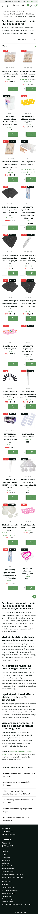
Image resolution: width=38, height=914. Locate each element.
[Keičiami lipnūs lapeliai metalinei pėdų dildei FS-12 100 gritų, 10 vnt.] (10, 286)
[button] (6, 87)
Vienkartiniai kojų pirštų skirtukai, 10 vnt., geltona (28, 119)
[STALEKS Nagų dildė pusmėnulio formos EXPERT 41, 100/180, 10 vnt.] (10, 465)
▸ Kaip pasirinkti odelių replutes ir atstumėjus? (16, 818)
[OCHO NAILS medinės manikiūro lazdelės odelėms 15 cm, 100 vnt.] (10, 147)
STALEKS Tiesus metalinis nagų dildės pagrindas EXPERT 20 (28, 394)
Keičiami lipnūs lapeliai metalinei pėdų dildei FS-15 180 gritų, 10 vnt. (10, 259)
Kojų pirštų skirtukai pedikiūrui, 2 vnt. (10, 347)
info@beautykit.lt (10, 834)
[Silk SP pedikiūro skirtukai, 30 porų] (28, 420)
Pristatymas (6, 857)
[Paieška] (7, 5)
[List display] (35, 46)
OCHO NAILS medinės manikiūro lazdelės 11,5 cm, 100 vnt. (28, 74)
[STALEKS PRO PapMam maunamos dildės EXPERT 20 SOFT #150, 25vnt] (10, 555)
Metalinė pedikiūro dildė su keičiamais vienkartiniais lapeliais (10, 394)
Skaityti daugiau (32, 1)
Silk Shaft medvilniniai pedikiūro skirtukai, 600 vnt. (10, 527)
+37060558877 (9, 832)
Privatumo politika (8, 869)
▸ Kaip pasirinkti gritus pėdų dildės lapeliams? (16, 783)
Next (34, 596)
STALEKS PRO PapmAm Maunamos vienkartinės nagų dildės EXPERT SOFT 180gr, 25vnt (28, 212)
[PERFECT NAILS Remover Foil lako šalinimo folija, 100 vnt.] (10, 420)
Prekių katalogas (3, 6)
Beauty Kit (6, 843)
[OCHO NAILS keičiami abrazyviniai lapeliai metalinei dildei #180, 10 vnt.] (28, 241)
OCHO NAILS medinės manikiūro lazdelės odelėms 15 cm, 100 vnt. (10, 166)
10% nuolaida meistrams (10, 890)
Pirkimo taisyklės (7, 866)
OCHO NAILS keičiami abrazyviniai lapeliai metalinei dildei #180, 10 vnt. (28, 259)
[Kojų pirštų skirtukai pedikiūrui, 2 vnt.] (10, 332)
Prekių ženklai (6, 896)
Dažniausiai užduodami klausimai (13, 877)
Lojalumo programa (8, 887)
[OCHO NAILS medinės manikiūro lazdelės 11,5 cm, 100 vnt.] (28, 57)
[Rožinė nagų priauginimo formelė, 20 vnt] (27, 554)
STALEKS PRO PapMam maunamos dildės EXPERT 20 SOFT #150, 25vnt (10, 574)
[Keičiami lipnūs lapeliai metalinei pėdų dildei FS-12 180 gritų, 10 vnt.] (10, 193)
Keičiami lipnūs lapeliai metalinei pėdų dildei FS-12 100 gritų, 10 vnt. (10, 305)
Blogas (4, 854)
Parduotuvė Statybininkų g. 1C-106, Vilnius (16, 904)
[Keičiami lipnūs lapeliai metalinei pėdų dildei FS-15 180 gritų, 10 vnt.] (10, 241)
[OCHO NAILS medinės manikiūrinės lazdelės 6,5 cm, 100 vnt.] (10, 57)
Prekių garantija (7, 899)
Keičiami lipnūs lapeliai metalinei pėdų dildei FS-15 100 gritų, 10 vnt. (28, 305)
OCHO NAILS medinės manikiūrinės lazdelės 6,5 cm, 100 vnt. (10, 74)
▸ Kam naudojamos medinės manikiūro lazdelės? (18, 801)
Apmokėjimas (6, 860)
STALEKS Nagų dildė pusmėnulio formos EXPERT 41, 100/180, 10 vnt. (9, 484)
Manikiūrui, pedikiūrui (17, 14)
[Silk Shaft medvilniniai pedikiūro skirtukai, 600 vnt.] (10, 510)
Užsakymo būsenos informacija (12, 874)
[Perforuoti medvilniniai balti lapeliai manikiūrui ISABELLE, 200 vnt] (10, 102)
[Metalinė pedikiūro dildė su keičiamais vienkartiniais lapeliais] (10, 377)
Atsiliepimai (5, 863)
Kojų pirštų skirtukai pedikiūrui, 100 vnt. (28, 526)
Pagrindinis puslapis (8, 11)
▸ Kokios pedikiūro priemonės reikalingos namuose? (19, 774)
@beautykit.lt (8, 846)
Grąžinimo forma (7, 902)
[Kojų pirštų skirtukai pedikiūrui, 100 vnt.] (28, 510)
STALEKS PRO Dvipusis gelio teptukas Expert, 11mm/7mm (28, 350)
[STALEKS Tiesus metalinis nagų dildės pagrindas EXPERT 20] (28, 377)
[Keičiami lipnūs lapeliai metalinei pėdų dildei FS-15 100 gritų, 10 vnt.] (28, 286)
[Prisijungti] (31, 5)
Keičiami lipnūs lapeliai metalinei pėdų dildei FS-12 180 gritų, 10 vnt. (10, 211)
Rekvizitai (5, 885)
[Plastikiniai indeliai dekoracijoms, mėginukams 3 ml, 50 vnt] (28, 465)
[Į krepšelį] (13, 89)
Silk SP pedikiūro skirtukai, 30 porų (28, 435)
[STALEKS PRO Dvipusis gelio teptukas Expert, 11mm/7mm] (28, 332)
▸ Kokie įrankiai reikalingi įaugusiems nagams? (17, 810)
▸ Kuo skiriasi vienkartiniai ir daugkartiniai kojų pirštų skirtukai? (16, 792)
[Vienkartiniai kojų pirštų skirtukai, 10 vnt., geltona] (28, 102)
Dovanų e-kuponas (8, 893)
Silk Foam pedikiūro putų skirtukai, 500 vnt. (28, 164)
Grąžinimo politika (8, 871)
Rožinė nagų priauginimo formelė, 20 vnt (27, 571)
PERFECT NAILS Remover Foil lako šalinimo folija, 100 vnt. (10, 438)
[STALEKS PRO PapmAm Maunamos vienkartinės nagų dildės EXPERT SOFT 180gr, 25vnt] (28, 193)
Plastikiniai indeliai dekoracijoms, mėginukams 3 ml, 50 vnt (28, 484)
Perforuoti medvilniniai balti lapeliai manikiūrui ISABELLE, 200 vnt (10, 120)
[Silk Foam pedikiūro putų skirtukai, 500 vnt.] (28, 147)
